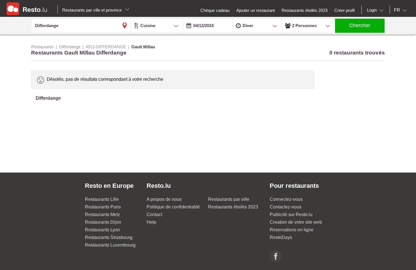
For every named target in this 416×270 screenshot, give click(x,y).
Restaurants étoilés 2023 (233, 206)
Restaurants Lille (102, 199)
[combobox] (376, 10)
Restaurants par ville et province (92, 10)
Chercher (359, 25)
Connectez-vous (286, 199)
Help (151, 222)
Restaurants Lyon (102, 229)
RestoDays (281, 237)
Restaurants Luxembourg (110, 245)
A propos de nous (164, 199)
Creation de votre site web (296, 222)
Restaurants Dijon (103, 222)
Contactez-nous (285, 206)
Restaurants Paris (103, 206)
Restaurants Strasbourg (108, 237)
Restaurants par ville (228, 199)
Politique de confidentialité (173, 206)
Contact (154, 214)
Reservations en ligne (292, 229)
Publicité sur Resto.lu (291, 214)
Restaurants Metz (102, 214)
